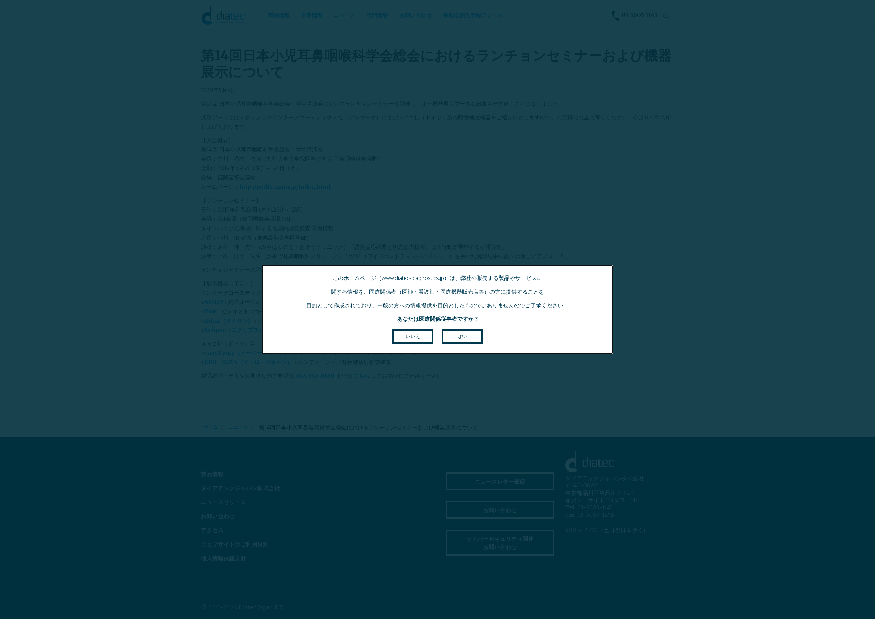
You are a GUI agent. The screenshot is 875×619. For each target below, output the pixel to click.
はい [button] (462, 336)
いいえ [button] (413, 336)
